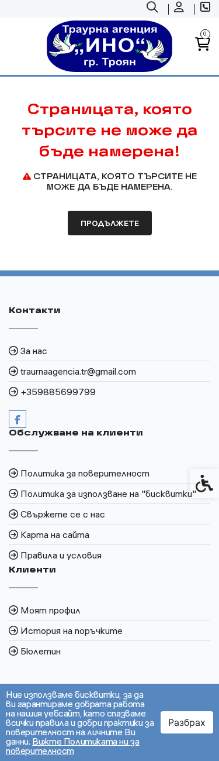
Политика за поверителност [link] (85, 473)
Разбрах (187, 722)
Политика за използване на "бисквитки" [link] (108, 493)
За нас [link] (33, 350)
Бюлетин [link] (40, 651)
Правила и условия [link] (61, 555)
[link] (154, 9)
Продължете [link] (110, 223)
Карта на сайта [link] (54, 534)
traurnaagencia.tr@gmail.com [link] (78, 371)
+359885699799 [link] (58, 391)
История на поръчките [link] (71, 630)
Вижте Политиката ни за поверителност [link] (72, 745)
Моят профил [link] (50, 610)
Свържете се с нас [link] (62, 514)
